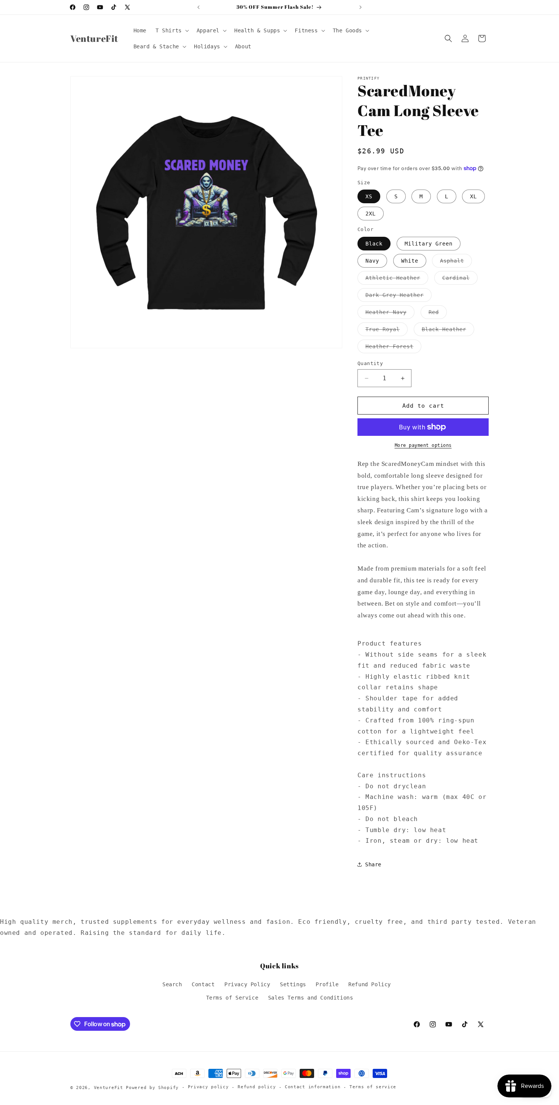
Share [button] (373, 864)
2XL (370, 213)
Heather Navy (389, 314)
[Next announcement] (360, 7)
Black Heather (448, 331)
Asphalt (456, 262)
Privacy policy (208, 1086)
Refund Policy (369, 984)
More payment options (423, 445)
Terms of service (372, 1086)
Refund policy (257, 1086)
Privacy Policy (247, 984)
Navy (372, 261)
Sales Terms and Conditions (310, 998)
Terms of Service (232, 998)
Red (438, 314)
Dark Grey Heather (398, 297)
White (409, 261)
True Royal (386, 331)
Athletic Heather (396, 279)
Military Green (429, 244)
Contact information (312, 1086)
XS (368, 196)
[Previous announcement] (198, 7)
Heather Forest (393, 348)
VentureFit (108, 1087)
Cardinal (460, 279)
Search (172, 984)
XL (473, 196)
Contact (203, 984)
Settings (293, 984)
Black (374, 244)
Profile (327, 984)
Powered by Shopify (152, 1087)
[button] (171, 30)
